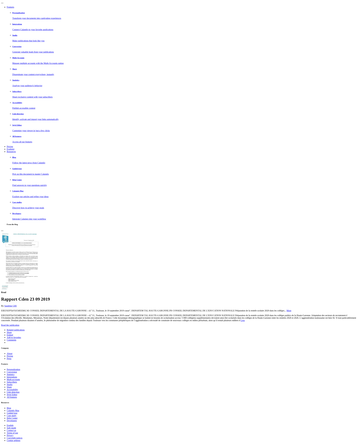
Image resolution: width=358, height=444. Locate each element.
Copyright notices (14, 438)
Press (9, 358)
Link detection (13, 392)
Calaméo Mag (13, 410)
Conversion (12, 372)
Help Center (12, 418)
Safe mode (11, 428)
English (10, 425)
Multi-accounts (13, 379)
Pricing (10, 146)
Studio (9, 384)
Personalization (13, 369)
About (9, 353)
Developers (12, 420)
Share (9, 387)
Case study (11, 415)
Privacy (10, 435)
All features (12, 397)
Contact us (11, 430)
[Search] (2, 230)
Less (243, 320)
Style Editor (12, 394)
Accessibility (12, 389)
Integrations (12, 377)
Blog (9, 408)
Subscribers (12, 382)
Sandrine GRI (10, 306)
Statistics (10, 374)
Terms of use (12, 433)
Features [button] (10, 7)
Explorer (10, 149)
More (289, 310)
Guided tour (12, 413)
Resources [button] (11, 151)
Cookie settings (13, 440)
